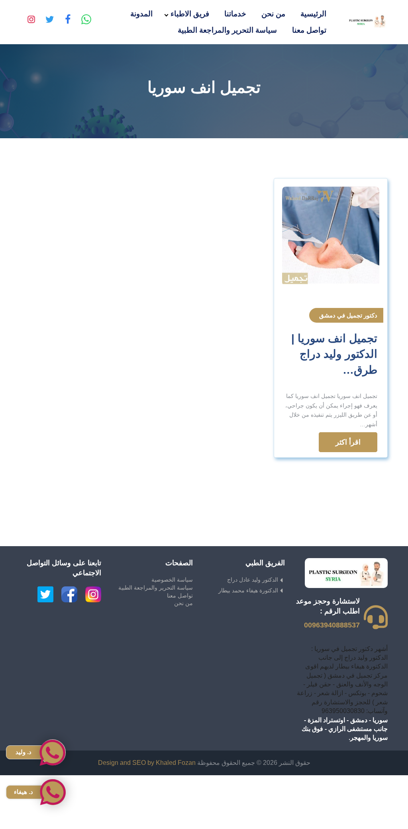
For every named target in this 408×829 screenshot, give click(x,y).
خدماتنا (235, 14)
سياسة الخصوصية (172, 579)
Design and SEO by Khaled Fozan (147, 762)
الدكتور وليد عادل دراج (252, 579)
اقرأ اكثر (348, 442)
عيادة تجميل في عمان (379, 824)
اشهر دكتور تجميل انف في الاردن (365, 806)
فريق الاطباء (190, 14)
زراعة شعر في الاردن (379, 788)
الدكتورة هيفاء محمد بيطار (248, 590)
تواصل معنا (309, 30)
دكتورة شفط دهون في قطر (371, 779)
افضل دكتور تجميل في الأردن (370, 815)
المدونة (141, 14)
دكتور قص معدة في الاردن (373, 797)
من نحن (273, 14)
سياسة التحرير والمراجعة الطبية (227, 30)
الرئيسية (313, 14)
